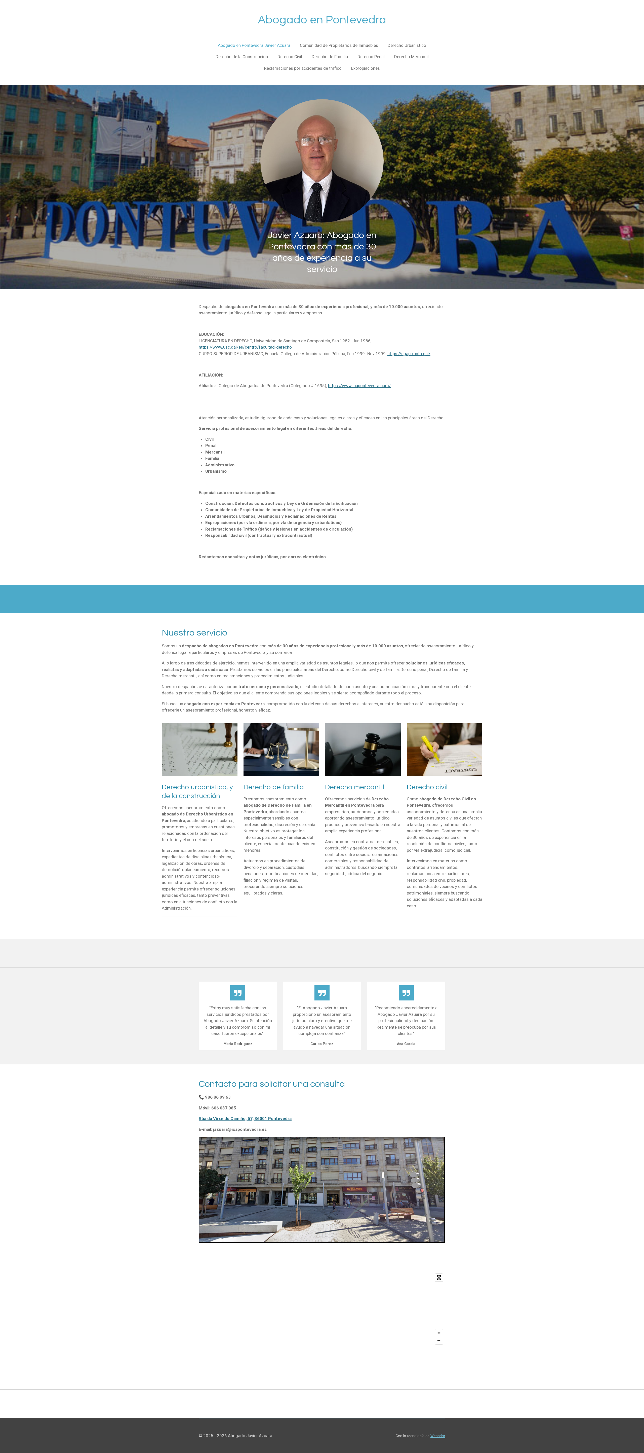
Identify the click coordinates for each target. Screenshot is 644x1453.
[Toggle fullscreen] (439, 1277)
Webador (437, 1436)
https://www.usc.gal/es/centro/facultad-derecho (245, 347)
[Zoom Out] (439, 1340)
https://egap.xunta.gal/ (408, 353)
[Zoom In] (439, 1333)
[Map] (322, 1309)
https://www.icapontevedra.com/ (359, 385)
